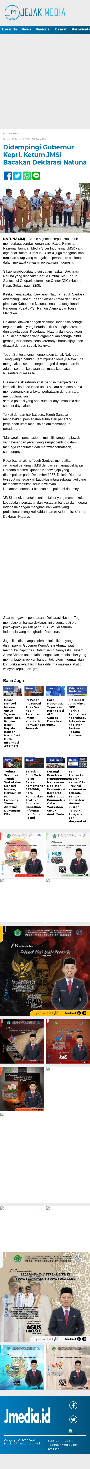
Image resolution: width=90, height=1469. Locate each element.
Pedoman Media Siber (63, 1444)
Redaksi (68, 1440)
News (26, 29)
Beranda (9, 29)
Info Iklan (53, 1449)
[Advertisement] (45, 82)
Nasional (43, 29)
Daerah (61, 29)
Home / (8, 133)
